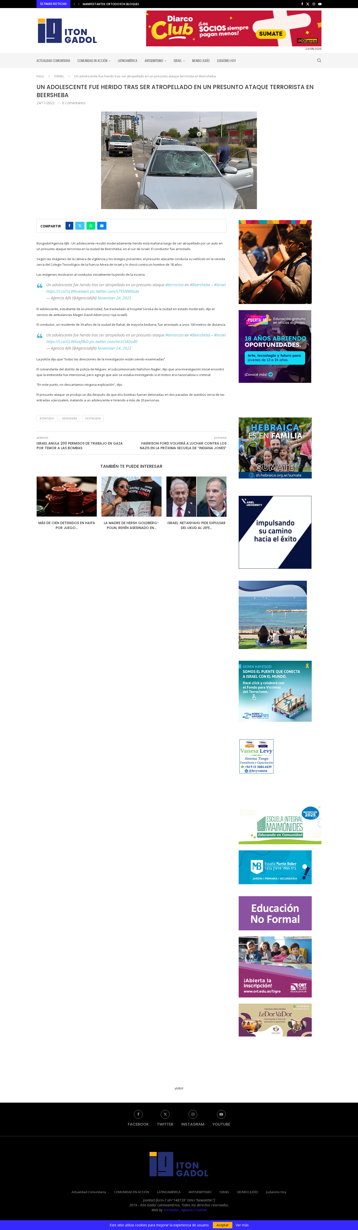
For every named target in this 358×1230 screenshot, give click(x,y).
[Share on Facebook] (69, 226)
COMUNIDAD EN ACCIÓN (92, 60)
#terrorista (174, 284)
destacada (93, 418)
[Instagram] (313, 4)
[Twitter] (307, 4)
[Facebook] (302, 4)
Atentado (47, 418)
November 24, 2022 (114, 298)
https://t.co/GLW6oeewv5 (67, 291)
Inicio (40, 76)
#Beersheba (200, 284)
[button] (74, 4)
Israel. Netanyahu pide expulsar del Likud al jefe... (133, 525)
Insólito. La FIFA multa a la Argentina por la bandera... (125, 4)
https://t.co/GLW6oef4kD (67, 341)
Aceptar (223, 1225)
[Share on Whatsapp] (90, 226)
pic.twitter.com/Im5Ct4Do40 (113, 341)
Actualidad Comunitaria (53, 60)
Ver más (242, 1225)
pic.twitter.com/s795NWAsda (114, 291)
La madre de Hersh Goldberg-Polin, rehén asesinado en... (66, 525)
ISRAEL (178, 60)
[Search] (319, 60)
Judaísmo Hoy (226, 60)
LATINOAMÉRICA (127, 60)
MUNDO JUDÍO (201, 60)
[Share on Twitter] (80, 226)
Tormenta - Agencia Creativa (185, 1210)
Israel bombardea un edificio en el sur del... (199, 525)
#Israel (220, 284)
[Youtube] (319, 4)
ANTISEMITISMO (154, 60)
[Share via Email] (101, 226)
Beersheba (69, 418)
